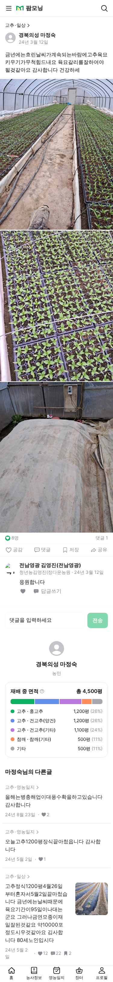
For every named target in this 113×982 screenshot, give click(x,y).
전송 (98, 620)
